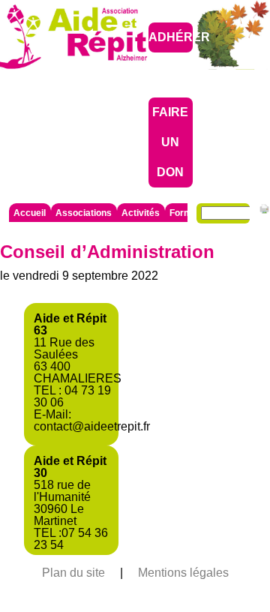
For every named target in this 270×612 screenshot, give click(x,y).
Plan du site (73, 572)
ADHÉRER (179, 37)
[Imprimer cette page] (264, 211)
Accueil (30, 213)
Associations (84, 213)
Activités (141, 213)
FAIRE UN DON (170, 142)
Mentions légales (183, 572)
